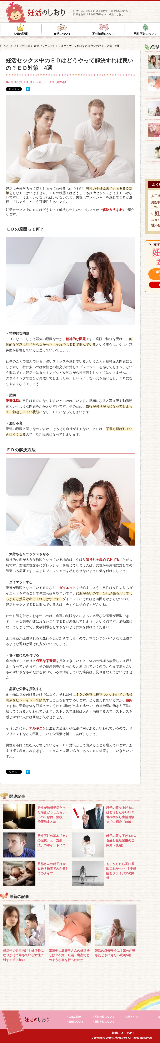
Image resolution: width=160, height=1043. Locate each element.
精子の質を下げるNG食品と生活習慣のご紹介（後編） (121, 840)
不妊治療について (104, 33)
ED (26, 82)
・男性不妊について (103, 1021)
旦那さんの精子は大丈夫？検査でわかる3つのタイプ (52, 868)
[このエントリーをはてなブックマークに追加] (28, 89)
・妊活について (75, 1021)
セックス (49, 82)
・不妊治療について (103, 1016)
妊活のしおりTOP (122, 1032)
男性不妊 (16, 82)
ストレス (35, 82)
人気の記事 (20, 33)
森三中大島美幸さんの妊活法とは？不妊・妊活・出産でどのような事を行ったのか (69, 955)
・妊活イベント (131, 1016)
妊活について (62, 33)
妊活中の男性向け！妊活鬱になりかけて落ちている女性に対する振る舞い (23, 955)
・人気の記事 (73, 1016)
